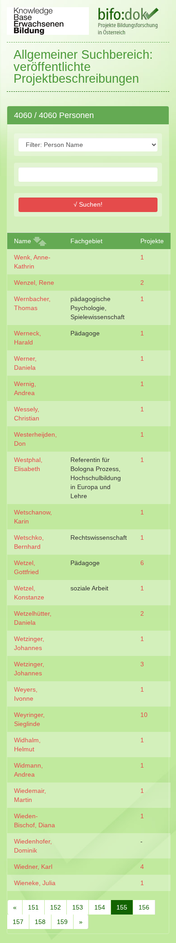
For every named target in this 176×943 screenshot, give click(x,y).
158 (40, 921)
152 (55, 907)
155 (121, 907)
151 (33, 907)
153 (77, 907)
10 (144, 714)
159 (62, 921)
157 (18, 921)
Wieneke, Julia (35, 882)
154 (99, 907)
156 (144, 907)
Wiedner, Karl (33, 866)
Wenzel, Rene (34, 282)
